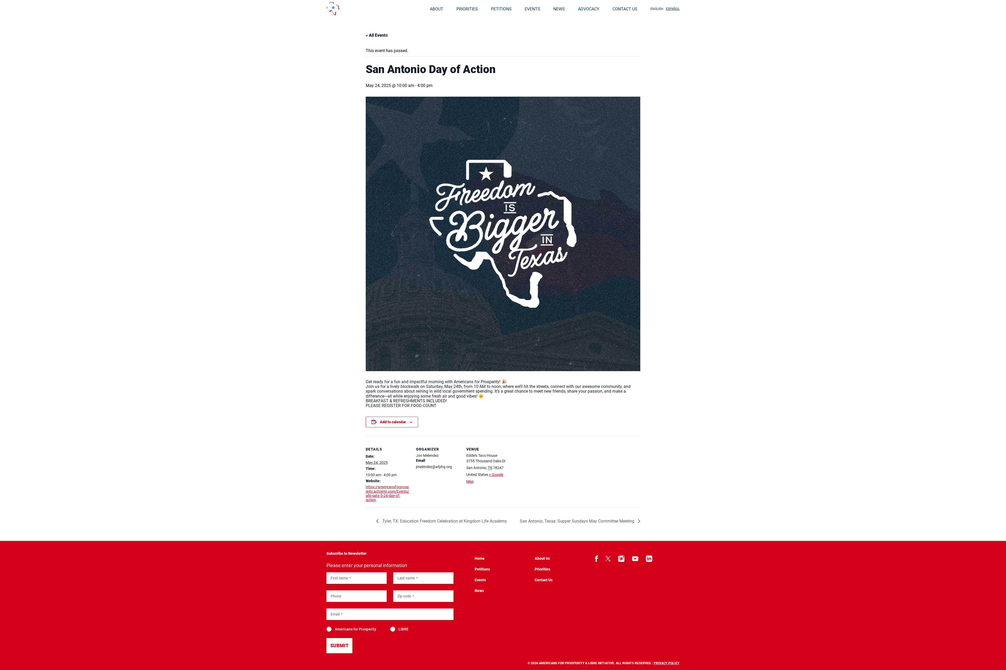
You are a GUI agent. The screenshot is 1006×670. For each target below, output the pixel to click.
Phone (336, 596)
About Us (542, 558)
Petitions (501, 9)
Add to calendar (393, 422)
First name (341, 578)
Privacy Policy (667, 663)
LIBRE (403, 629)
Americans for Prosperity (355, 629)
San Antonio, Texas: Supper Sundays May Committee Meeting (577, 521)
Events (532, 9)
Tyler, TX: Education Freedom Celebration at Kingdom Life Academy (444, 521)
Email (336, 614)
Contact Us (625, 9)
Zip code (405, 596)
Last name (407, 578)
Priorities (467, 9)
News (559, 9)
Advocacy (588, 9)
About (436, 9)
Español (673, 9)
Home (480, 558)
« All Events (377, 35)
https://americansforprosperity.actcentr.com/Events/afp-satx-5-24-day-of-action (387, 493)
